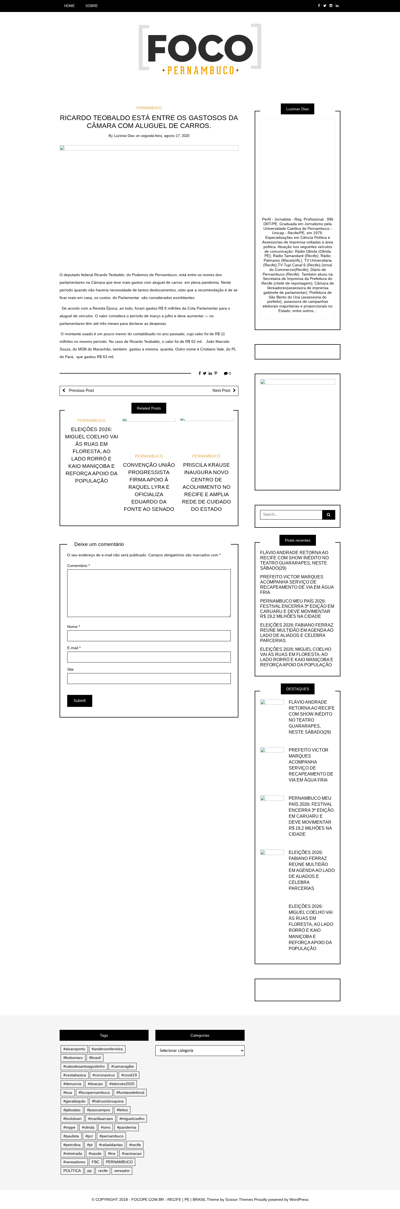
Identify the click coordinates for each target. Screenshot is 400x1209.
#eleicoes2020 (121, 1084)
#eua (67, 1092)
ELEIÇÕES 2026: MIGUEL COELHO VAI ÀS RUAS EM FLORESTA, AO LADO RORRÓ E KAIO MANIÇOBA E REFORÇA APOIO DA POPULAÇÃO (296, 657)
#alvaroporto (74, 1049)
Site (70, 669)
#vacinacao (131, 1153)
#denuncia (72, 1084)
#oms (105, 1127)
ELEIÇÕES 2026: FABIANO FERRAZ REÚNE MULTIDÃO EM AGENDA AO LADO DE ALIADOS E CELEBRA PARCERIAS (296, 633)
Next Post (221, 390)
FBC (95, 1162)
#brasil (95, 1057)
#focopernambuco (94, 1092)
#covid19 (129, 1075)
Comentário (78, 565)
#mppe (69, 1127)
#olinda (88, 1127)
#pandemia (126, 1127)
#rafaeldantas (111, 1145)
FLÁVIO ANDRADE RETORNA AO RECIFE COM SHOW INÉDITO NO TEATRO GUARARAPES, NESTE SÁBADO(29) (294, 560)
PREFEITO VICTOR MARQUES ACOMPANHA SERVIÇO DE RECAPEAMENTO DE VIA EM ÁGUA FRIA (297, 585)
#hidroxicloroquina (108, 1101)
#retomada (72, 1153)
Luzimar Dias (124, 136)
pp (89, 1170)
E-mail (74, 648)
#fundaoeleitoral (130, 1092)
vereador (122, 1170)
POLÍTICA (72, 1170)
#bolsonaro (73, 1057)
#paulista (71, 1136)
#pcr (89, 1136)
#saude (95, 1153)
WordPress (299, 1199)
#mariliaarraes (100, 1118)
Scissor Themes (239, 1199)
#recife (135, 1145)
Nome (73, 626)
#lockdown (72, 1118)
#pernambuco (112, 1136)
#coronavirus (104, 1075)
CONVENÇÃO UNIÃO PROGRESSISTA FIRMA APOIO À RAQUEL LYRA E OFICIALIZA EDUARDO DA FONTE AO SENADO (149, 487)
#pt (90, 1145)
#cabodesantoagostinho (84, 1066)
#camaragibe (122, 1066)
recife (103, 1170)
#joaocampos (98, 1110)
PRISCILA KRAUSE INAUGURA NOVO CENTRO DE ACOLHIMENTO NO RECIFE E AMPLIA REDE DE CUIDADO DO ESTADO (206, 487)
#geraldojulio (74, 1101)
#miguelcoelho (131, 1118)
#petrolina (72, 1145)
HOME (69, 6)
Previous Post (81, 390)
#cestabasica (74, 1075)
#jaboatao (72, 1110)
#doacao (95, 1084)
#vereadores (74, 1162)
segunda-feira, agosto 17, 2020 (165, 136)
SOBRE (91, 6)
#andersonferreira (107, 1049)
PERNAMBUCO (149, 108)
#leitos (122, 1110)
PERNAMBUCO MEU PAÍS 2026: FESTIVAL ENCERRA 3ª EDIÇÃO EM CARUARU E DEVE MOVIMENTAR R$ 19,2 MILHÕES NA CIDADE (297, 609)
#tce (111, 1153)
